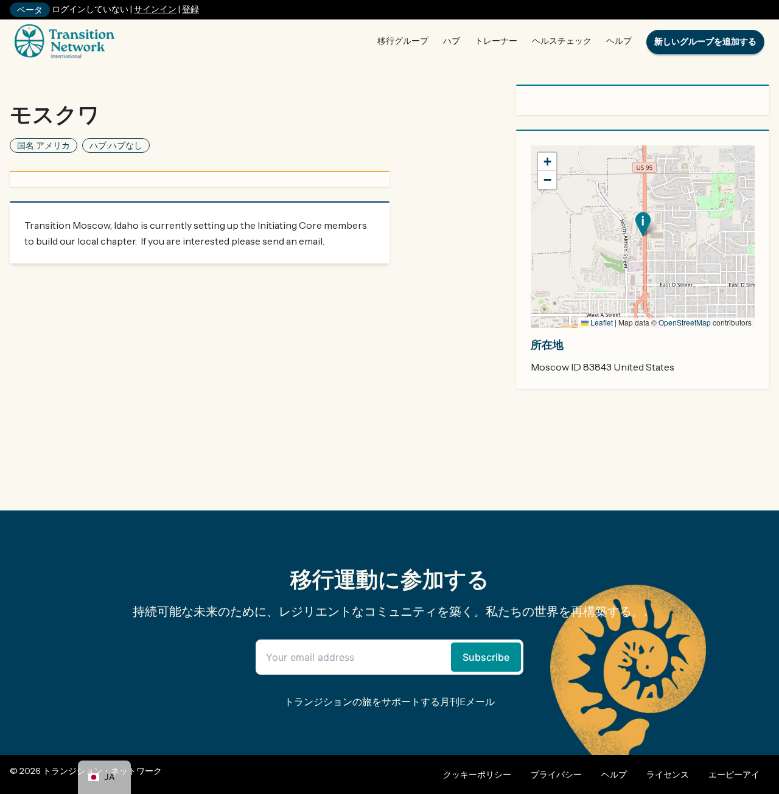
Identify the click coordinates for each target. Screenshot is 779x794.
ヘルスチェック (562, 40)
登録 (190, 9)
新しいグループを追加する (705, 41)
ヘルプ (619, 40)
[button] (643, 224)
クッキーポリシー (477, 774)
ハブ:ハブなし (115, 145)
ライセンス (667, 774)
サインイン (155, 9)
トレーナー (496, 40)
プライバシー (556, 774)
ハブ (451, 40)
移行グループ (402, 40)
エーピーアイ (734, 774)
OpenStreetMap (684, 322)
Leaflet (601, 322)
